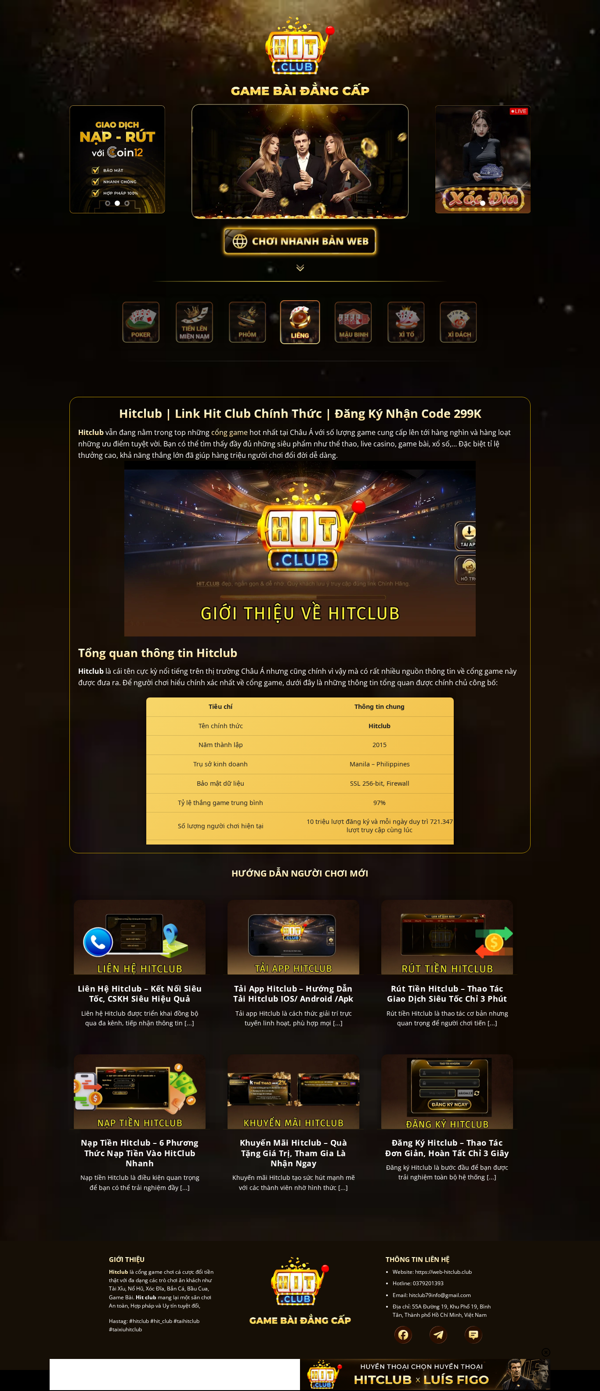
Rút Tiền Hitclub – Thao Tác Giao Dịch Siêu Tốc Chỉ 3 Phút (447, 994)
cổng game (229, 432)
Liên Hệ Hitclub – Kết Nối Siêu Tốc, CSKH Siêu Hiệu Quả (140, 994)
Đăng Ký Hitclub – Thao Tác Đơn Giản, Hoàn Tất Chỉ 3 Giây (447, 1148)
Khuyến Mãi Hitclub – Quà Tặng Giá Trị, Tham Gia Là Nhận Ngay (293, 1153)
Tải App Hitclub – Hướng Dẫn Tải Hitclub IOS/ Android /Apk (293, 994)
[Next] (152, 159)
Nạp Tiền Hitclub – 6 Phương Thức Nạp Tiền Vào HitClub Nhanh (140, 1153)
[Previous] (82, 159)
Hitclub (91, 432)
